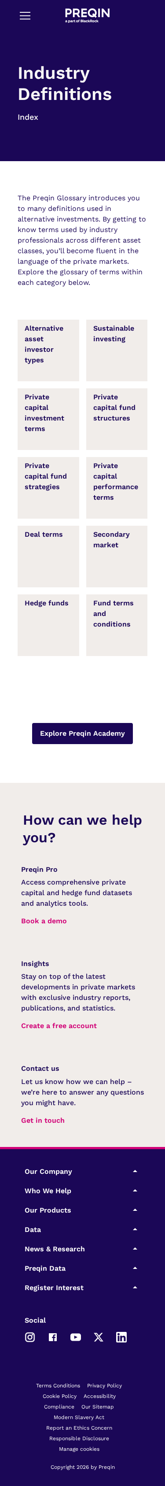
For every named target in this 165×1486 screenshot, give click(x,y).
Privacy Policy (104, 1386)
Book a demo (44, 921)
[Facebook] (53, 1336)
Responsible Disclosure (79, 1438)
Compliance (59, 1407)
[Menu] (25, 15)
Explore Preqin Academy (82, 733)
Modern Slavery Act (79, 1417)
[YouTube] (75, 1336)
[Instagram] (30, 1336)
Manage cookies (79, 1449)
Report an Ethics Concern (79, 1428)
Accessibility (100, 1396)
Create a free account (59, 1025)
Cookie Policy (60, 1396)
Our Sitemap (97, 1407)
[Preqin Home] (87, 15)
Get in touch (43, 1120)
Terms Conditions (58, 1386)
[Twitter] (98, 1336)
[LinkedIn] (121, 1336)
